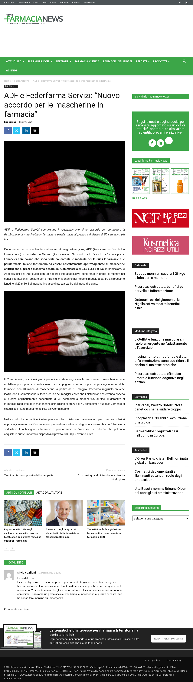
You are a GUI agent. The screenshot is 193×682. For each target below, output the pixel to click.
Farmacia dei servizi (117, 61)
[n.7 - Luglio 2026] (160, 181)
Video (53, 2)
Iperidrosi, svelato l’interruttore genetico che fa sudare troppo (158, 407)
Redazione (10, 121)
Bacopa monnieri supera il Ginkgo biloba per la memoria (160, 276)
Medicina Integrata (146, 331)
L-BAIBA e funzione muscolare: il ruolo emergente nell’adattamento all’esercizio (161, 343)
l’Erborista (140, 265)
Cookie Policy (174, 660)
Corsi (35, 2)
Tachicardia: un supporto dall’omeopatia (28, 475)
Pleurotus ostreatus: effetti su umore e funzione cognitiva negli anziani (159, 378)
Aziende (11, 70)
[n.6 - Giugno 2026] (180, 181)
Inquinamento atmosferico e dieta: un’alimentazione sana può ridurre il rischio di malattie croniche (162, 361)
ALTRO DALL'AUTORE (49, 492)
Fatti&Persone (38, 61)
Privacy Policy (152, 660)
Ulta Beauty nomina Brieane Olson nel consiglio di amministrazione (160, 491)
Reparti (141, 61)
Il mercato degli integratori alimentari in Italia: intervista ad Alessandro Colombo (63, 533)
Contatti (76, 2)
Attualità (13, 61)
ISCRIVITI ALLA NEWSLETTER (168, 638)
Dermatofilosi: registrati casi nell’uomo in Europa (156, 433)
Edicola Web (139, 197)
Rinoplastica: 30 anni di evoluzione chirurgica (161, 420)
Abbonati (64, 2)
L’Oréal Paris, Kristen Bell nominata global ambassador (161, 460)
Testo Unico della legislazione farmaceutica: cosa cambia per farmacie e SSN (105, 533)
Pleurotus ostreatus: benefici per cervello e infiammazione (160, 289)
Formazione (24, 2)
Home (7, 80)
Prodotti (160, 61)
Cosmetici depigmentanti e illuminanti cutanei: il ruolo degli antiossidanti (158, 475)
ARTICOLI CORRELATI (19, 492)
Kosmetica (141, 450)
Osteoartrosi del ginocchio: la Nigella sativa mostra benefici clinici (157, 304)
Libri (44, 2)
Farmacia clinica (87, 61)
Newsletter (89, 2)
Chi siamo (9, 2)
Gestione (62, 61)
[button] (184, 61)
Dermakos (141, 396)
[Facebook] (180, 2)
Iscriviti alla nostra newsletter (152, 96)
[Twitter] (169, 141)
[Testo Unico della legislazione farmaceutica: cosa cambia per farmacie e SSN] (106, 513)
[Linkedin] (186, 2)
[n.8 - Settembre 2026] (141, 181)
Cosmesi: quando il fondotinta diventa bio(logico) (101, 477)
